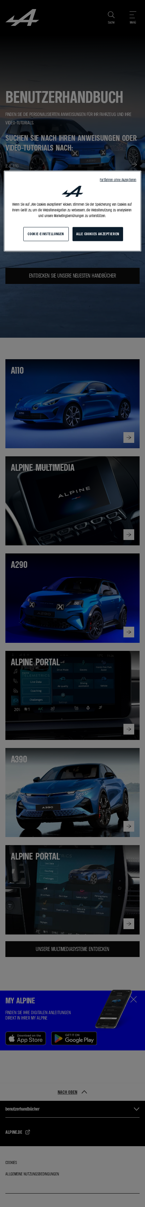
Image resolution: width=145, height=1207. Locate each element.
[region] (73, 210)
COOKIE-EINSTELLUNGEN (46, 234)
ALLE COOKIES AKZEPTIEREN (97, 234)
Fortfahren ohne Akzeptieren (118, 179)
